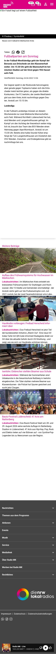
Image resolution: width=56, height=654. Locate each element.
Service (5, 545)
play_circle (45, 648)
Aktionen (6, 523)
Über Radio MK (9, 560)
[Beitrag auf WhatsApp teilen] (13, 52)
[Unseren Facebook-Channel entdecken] (6, 619)
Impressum (6, 614)
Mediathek (7, 552)
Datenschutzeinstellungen (40, 614)
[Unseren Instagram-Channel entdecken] (11, 619)
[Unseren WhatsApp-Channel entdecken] (2, 619)
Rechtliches (7, 574)
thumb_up (50, 647)
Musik (5, 537)
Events (5, 530)
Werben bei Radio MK (12, 567)
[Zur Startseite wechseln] (8, 4)
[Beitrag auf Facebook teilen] (18, 52)
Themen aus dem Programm (15, 515)
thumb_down (40, 647)
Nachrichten (7, 508)
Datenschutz (20, 614)
